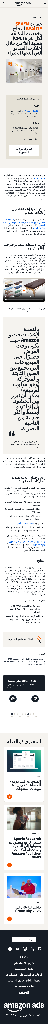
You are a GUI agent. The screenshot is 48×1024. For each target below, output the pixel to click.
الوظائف (24, 992)
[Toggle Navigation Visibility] (45, 3)
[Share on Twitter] (28, 714)
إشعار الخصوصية (24, 968)
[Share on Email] (12, 714)
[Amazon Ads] (24, 3)
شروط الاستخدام (24, 963)
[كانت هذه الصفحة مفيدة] (13, 699)
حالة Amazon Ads (24, 986)
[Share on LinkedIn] (20, 714)
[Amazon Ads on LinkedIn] (40, 949)
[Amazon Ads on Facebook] (10, 949)
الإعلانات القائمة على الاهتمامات (24, 974)
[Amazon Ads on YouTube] (17, 949)
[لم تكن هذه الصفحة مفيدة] (35, 699)
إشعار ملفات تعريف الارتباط (24, 980)
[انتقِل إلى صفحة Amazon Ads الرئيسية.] (24, 1007)
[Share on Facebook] (35, 714)
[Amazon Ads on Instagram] (25, 949)
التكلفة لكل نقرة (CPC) (30, 111)
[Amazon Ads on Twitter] (32, 949)
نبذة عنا (24, 957)
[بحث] (3, 3)
